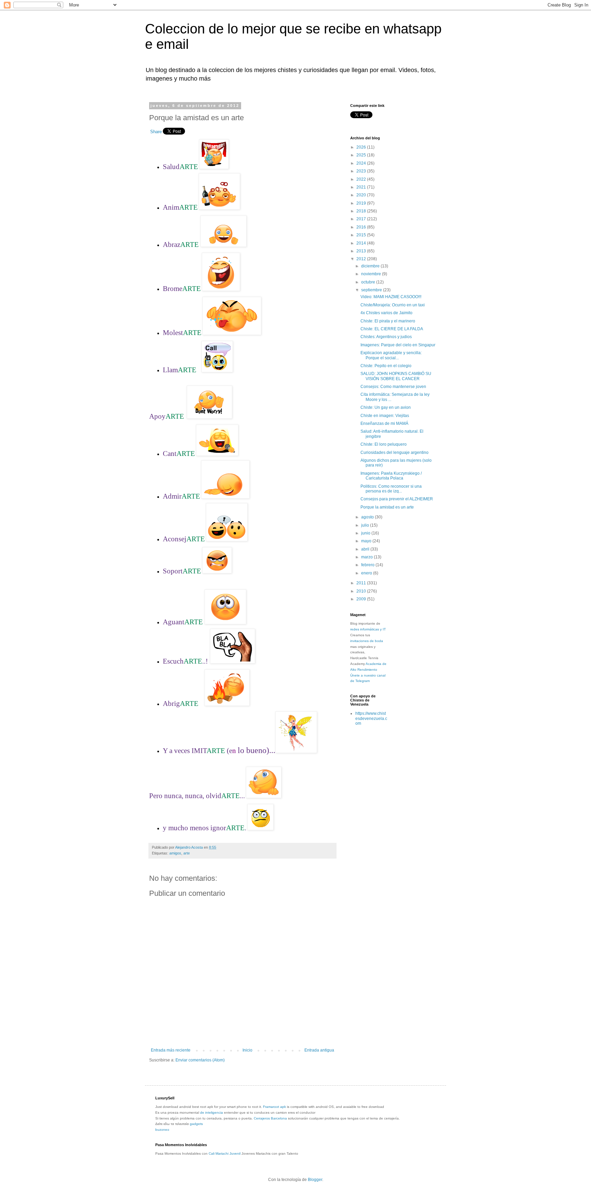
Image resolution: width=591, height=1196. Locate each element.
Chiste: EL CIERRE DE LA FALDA (391, 328)
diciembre (371, 266)
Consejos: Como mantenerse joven (393, 386)
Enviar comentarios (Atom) (200, 1060)
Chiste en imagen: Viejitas (384, 415)
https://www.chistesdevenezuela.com (371, 718)
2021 (361, 187)
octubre (368, 282)
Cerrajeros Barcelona (270, 1118)
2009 (361, 599)
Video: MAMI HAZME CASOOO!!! (390, 296)
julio (365, 525)
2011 (361, 583)
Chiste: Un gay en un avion (385, 407)
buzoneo (162, 1129)
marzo (367, 557)
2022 (361, 179)
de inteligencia (211, 1112)
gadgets (196, 1124)
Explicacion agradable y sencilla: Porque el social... (391, 355)
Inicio (247, 1050)
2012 (361, 258)
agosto (368, 517)
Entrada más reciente (171, 1050)
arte (186, 853)
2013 (361, 251)
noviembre (371, 274)
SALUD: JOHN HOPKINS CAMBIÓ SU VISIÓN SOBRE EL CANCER (395, 376)
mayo (366, 541)
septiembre (372, 290)
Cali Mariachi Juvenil (224, 1153)
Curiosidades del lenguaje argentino (394, 452)
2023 (361, 171)
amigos (175, 853)
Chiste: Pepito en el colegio (385, 365)
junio (366, 533)
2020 (361, 195)
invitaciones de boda (366, 641)
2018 (361, 211)
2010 (361, 591)
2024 (361, 163)
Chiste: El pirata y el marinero (387, 321)
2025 (361, 155)
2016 (361, 227)
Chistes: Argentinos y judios (386, 336)
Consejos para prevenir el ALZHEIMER (396, 499)
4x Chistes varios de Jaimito (386, 312)
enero (367, 573)
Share (156, 131)
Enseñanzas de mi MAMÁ (384, 423)
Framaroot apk (274, 1107)
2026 (361, 147)
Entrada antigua (319, 1050)
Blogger (315, 1179)
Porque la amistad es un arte (387, 507)
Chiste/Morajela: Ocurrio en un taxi (392, 305)
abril (365, 549)
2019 (361, 203)
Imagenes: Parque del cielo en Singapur (397, 345)
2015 (361, 235)
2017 (361, 219)
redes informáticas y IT (368, 629)
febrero (368, 564)
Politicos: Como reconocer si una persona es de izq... (391, 488)
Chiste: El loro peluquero (383, 444)
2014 (361, 243)
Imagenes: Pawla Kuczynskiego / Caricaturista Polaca (391, 476)
